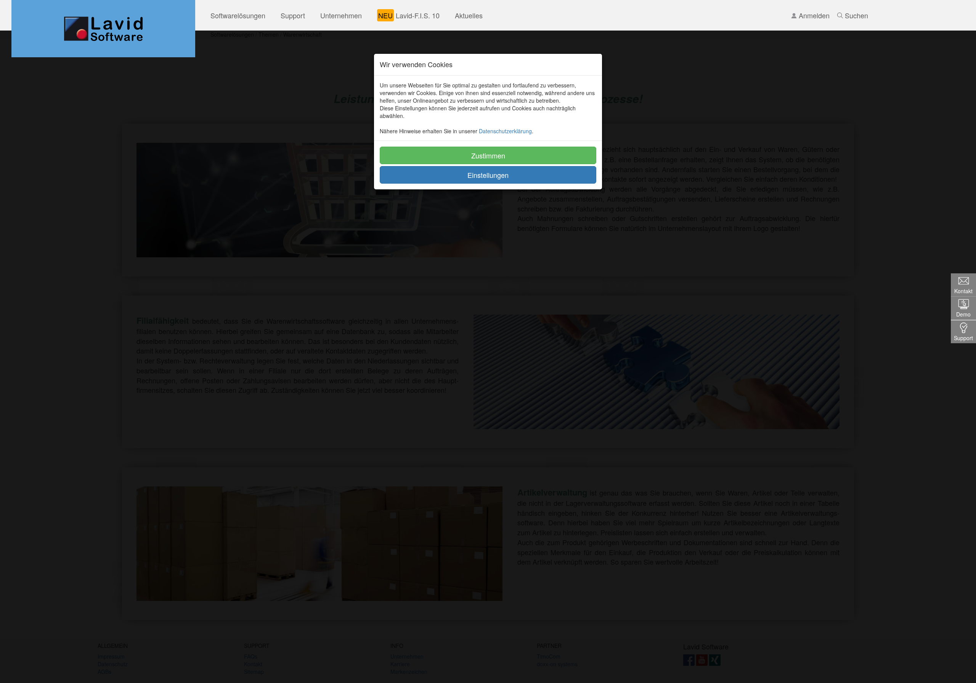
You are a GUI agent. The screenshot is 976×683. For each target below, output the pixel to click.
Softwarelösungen (237, 15)
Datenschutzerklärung (505, 131)
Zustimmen (488, 155)
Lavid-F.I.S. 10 (409, 15)
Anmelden (813, 15)
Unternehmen (341, 15)
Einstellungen (488, 175)
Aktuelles (469, 15)
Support (293, 15)
